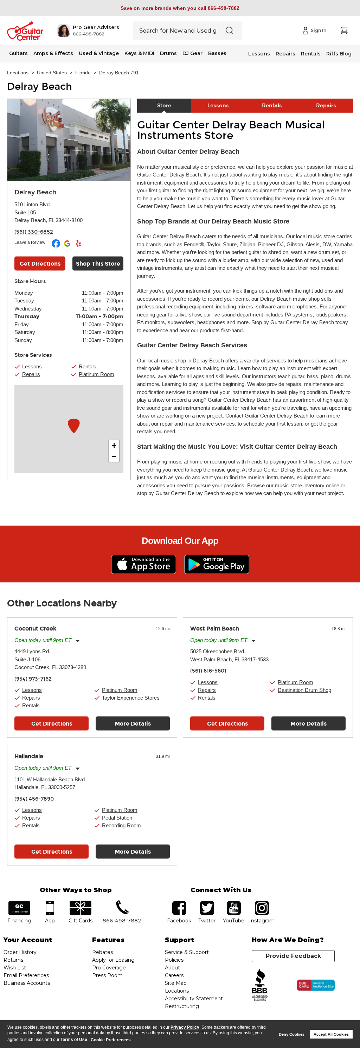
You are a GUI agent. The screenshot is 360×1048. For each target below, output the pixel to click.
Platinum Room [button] (96, 374)
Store (164, 105)
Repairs (285, 54)
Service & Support (187, 952)
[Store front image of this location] (68, 140)
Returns (13, 960)
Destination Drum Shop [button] (304, 690)
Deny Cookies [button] (291, 1034)
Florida (83, 72)
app (50, 903)
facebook (179, 903)
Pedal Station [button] (117, 818)
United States (52, 72)
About (172, 967)
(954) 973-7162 (33, 679)
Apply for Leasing (113, 960)
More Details (133, 723)
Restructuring (182, 1006)
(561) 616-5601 (208, 671)
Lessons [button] (32, 366)
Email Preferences (26, 975)
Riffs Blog (339, 54)
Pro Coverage (109, 967)
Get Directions (40, 263)
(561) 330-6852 (33, 232)
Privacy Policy (185, 1027)
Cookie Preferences (111, 1039)
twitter (207, 903)
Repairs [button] (31, 374)
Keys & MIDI (139, 53)
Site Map (176, 983)
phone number (122, 903)
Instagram (262, 903)
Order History (20, 952)
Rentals (311, 54)
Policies (174, 960)
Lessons (259, 54)
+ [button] (114, 445)
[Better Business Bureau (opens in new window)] (260, 985)
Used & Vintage (99, 53)
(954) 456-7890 (34, 799)
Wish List (15, 967)
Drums (168, 53)
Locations (17, 72)
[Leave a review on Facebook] (56, 246)
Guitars (18, 53)
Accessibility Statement (194, 998)
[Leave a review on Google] (67, 246)
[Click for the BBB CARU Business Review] (316, 985)
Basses (217, 53)
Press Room (107, 975)
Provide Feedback (293, 956)
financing (19, 903)
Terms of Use (73, 1039)
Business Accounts (27, 983)
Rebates (102, 952)
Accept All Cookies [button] (331, 1034)
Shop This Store (98, 263)
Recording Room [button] (121, 825)
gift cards (80, 903)
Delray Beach (39, 87)
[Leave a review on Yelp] (78, 246)
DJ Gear (192, 53)
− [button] (114, 456)
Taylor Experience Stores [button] (131, 698)
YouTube (234, 903)
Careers (174, 975)
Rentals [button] (87, 366)
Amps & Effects (53, 53)
